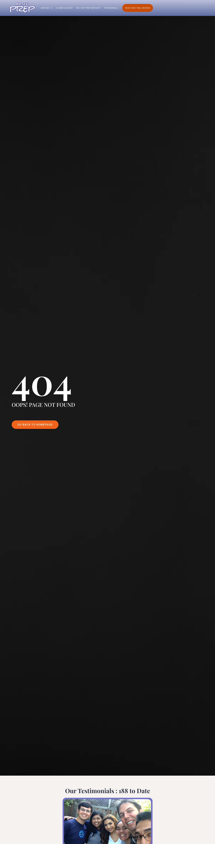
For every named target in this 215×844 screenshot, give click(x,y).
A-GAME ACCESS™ (64, 8)
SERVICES (45, 8)
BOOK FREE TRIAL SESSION (137, 8)
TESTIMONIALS (111, 8)
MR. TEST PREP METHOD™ (88, 8)
